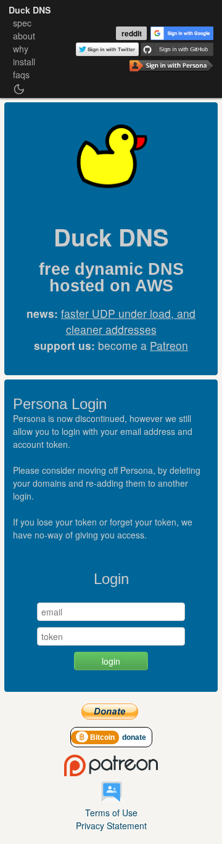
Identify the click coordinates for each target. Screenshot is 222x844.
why (20, 49)
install (24, 61)
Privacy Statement (111, 825)
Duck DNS (30, 10)
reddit (131, 33)
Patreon (169, 345)
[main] (111, 399)
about (24, 36)
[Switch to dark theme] (19, 89)
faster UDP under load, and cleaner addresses (128, 321)
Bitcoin (98, 737)
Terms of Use (111, 812)
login (111, 661)
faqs (21, 74)
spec (22, 23)
